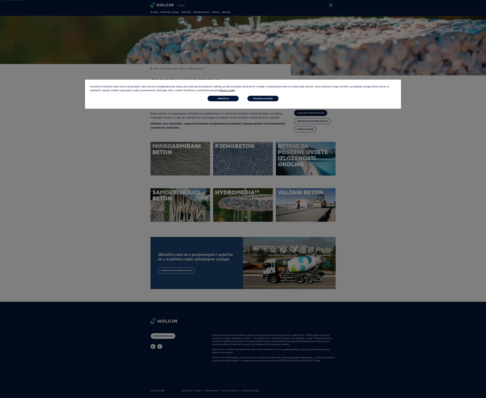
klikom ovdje (227, 90)
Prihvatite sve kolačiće (263, 98)
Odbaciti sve (223, 98)
